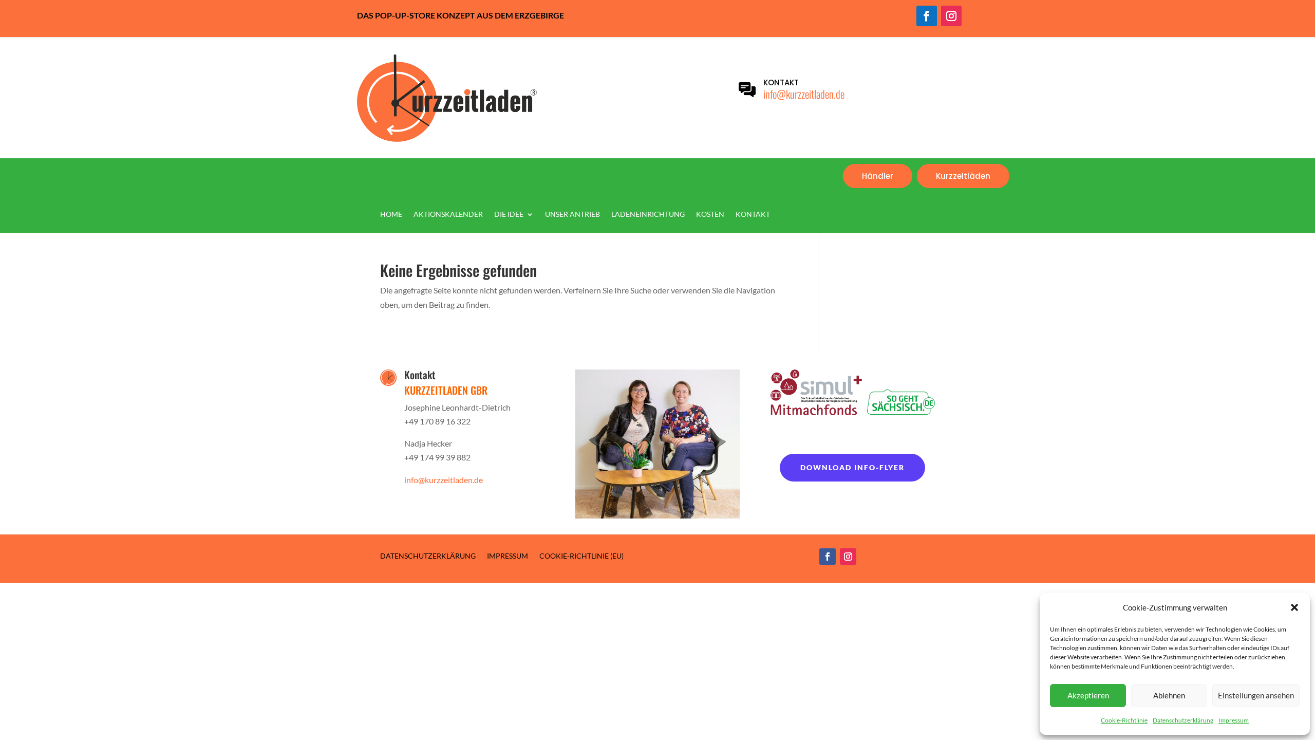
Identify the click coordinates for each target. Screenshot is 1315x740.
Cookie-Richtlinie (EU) (581, 555)
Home (391, 214)
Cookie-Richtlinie (1124, 720)
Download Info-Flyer (852, 467)
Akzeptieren (1088, 695)
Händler (877, 176)
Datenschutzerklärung (1183, 720)
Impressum (1233, 720)
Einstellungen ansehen (1256, 695)
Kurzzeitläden (963, 176)
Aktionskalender (448, 214)
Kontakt (753, 214)
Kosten (710, 214)
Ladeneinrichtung (648, 214)
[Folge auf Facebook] (926, 16)
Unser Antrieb (572, 214)
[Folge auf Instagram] (951, 16)
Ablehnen (1169, 695)
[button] (1294, 607)
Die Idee (508, 214)
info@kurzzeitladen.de (803, 94)
